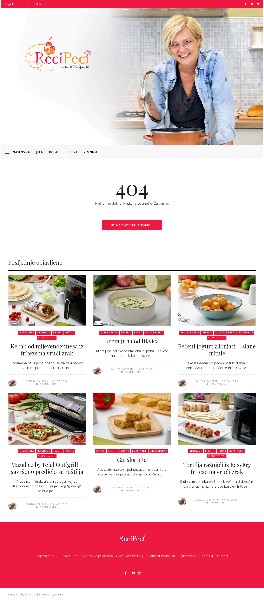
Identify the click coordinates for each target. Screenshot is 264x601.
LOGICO (30, 594)
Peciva (72, 152)
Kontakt (207, 556)
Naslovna (21, 152)
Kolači (54, 152)
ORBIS (59, 594)
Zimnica (90, 152)
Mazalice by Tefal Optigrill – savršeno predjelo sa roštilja (47, 468)
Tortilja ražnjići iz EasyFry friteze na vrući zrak (217, 468)
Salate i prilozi (225, 332)
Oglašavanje (188, 556)
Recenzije (43, 332)
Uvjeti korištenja (128, 556)
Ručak (70, 332)
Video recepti (46, 337)
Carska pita (132, 459)
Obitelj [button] (23, 4)
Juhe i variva (109, 332)
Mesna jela (26, 332)
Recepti (57, 332)
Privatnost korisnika (159, 556)
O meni (37, 4)
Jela (39, 152)
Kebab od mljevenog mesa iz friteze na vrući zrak (47, 349)
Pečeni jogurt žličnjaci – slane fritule (217, 349)
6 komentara (132, 372)
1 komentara (217, 384)
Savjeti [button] (9, 4)
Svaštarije (246, 332)
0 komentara (48, 384)
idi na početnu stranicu (132, 225)
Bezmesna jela (189, 332)
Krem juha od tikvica (132, 341)
